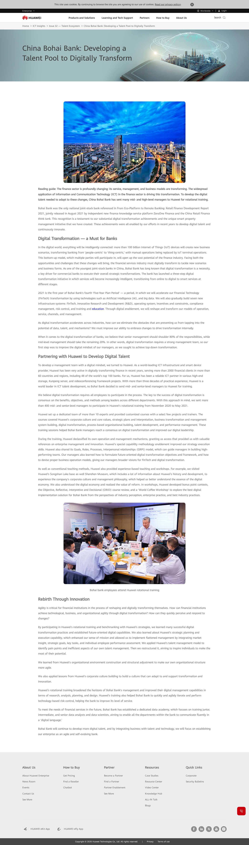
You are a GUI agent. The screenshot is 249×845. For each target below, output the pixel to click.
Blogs (148, 805)
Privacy (150, 841)
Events (25, 787)
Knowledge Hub (153, 793)
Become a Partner (113, 775)
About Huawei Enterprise (35, 775)
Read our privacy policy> (168, 4)
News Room (28, 781)
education (98, 308)
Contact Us (28, 793)
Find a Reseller (71, 781)
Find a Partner (111, 781)
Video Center (152, 787)
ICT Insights (39, 26)
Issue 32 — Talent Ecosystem (64, 26)
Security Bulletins (195, 781)
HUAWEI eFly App (73, 829)
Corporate (191, 775)
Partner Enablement (114, 787)
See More (27, 799)
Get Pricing (69, 775)
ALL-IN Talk (151, 799)
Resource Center (153, 781)
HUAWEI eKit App (40, 829)
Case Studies (151, 775)
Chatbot (67, 787)
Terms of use (164, 841)
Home (25, 26)
